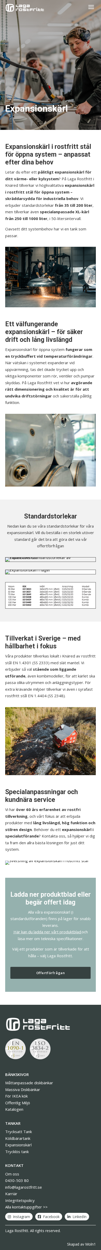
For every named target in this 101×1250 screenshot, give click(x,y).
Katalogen (14, 1109)
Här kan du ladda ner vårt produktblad (47, 931)
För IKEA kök (16, 1096)
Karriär (11, 1193)
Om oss (12, 1173)
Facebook (51, 1216)
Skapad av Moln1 (81, 1244)
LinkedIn (79, 1216)
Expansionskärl (18, 1144)
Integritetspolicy (20, 1200)
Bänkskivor (17, 1074)
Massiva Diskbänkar (22, 1089)
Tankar (12, 1123)
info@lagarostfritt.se (23, 1187)
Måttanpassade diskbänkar (29, 1082)
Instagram (21, 1216)
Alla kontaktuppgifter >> (26, 1206)
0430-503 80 (17, 1180)
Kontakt (14, 1165)
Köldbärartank (17, 1138)
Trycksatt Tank (18, 1131)
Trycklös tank (17, 1151)
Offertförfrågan (50, 972)
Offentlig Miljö (17, 1102)
